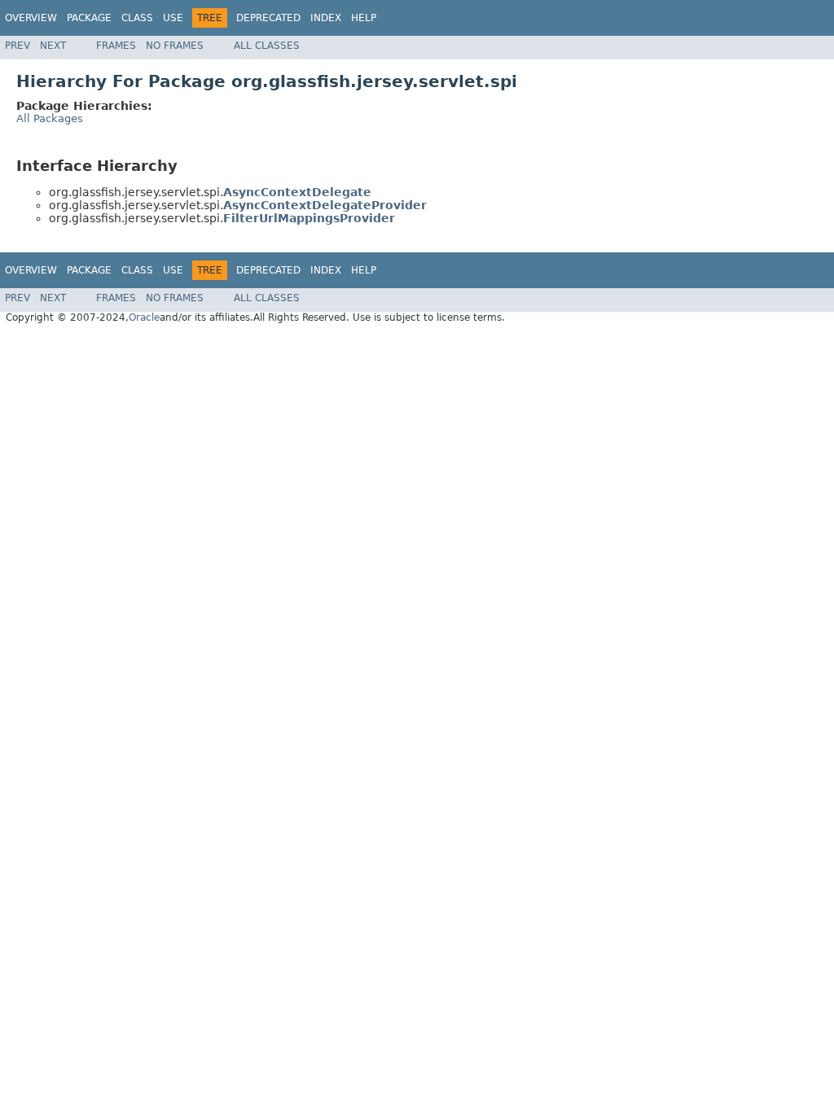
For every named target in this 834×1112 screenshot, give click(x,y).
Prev (17, 45)
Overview (31, 18)
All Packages (49, 118)
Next (53, 45)
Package (89, 18)
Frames (116, 45)
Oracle (144, 317)
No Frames (175, 45)
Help (363, 18)
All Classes (267, 45)
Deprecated (268, 18)
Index (325, 18)
